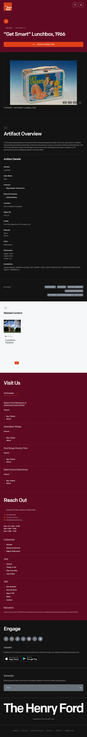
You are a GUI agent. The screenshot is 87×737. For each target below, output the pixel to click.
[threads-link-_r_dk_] (17, 639)
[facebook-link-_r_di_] (6, 639)
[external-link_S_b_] (43, 517)
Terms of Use (69, 730)
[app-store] (12, 658)
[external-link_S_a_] (43, 515)
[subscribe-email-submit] (79, 687)
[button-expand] (17, 322)
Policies (25, 730)
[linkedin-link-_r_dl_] (23, 639)
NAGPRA (15, 730)
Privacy (49, 730)
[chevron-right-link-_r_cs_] (17, 363)
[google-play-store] (30, 658)
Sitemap (58, 730)
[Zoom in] (65, 102)
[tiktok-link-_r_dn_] (34, 639)
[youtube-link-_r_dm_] (29, 639)
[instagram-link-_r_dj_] (11, 639)
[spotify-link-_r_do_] (40, 639)
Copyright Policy (37, 730)
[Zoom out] (70, 102)
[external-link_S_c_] (43, 520)
